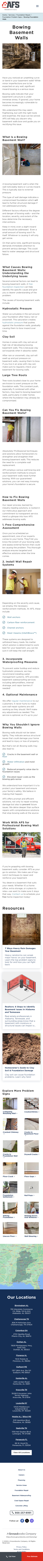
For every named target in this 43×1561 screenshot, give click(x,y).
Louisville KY (21, 1403)
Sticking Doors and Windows (30, 1216)
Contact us (17, 894)
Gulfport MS (21, 1367)
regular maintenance (22, 701)
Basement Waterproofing (21, 1495)
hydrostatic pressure (12, 322)
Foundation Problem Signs (12, 17)
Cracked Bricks (31, 1112)
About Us (21, 1470)
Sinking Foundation (8, 1216)
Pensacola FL (21, 1440)
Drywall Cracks (31, 1154)
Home (4, 15)
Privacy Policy (21, 1547)
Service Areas (21, 1485)
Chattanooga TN (21, 1319)
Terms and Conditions (21, 1549)
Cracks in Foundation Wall (10, 1155)
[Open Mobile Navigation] (37, 6)
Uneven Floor (9, 1236)
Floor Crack (8, 1176)
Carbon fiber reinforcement (21, 622)
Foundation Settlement (8, 1196)
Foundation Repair (23, 15)
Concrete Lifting (21, 1506)
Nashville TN (21, 1428)
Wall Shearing (30, 1236)
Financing (21, 1480)
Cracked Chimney (11, 1132)
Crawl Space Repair (21, 1500)
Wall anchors (13, 617)
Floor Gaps (29, 1176)
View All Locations (21, 1452)
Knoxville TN (21, 1390)
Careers (21, 1475)
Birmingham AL (21, 1305)
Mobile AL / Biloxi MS (21, 1417)
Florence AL (21, 1355)
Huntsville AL (21, 1378)
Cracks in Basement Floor (31, 1133)
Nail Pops (28, 1195)
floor (4, 756)
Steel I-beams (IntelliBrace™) (22, 633)
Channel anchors (15, 628)
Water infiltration (15, 762)
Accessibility (21, 1551)
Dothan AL (21, 1342)
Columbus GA (21, 1330)
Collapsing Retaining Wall (9, 1112)
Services (12, 15)
